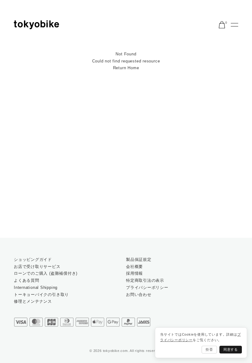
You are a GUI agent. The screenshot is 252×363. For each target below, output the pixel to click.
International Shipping (35, 287)
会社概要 (134, 266)
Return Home (126, 68)
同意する (230, 349)
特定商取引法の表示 (145, 280)
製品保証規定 (139, 259)
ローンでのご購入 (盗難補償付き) (45, 273)
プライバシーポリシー (147, 287)
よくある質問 (26, 280)
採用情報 (134, 273)
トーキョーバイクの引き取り (41, 294)
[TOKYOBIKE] (36, 24)
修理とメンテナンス (33, 301)
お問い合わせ (139, 294)
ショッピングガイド (33, 259)
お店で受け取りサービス (37, 266)
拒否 (209, 349)
